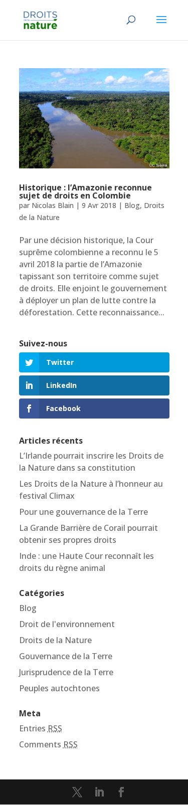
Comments (48, 744)
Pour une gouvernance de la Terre (83, 511)
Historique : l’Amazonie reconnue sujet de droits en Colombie (85, 191)
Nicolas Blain (53, 205)
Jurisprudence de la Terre (66, 672)
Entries (40, 728)
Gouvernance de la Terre (65, 656)
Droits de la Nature (55, 640)
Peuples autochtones (59, 688)
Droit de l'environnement (67, 624)
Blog (132, 205)
